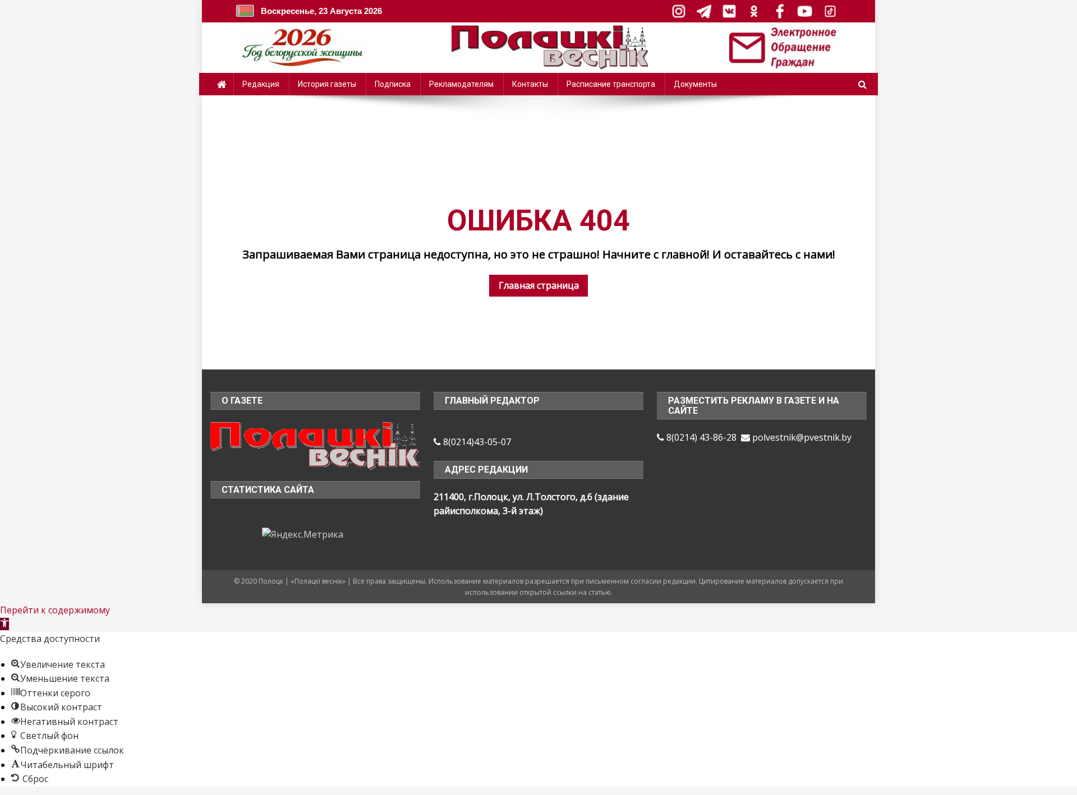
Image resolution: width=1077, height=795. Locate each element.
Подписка (393, 84)
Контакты (530, 84)
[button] (4, 624)
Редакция (260, 84)
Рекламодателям (461, 84)
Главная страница (539, 285)
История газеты (327, 84)
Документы (695, 84)
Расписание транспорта (611, 84)
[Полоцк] (315, 444)
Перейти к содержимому (55, 610)
